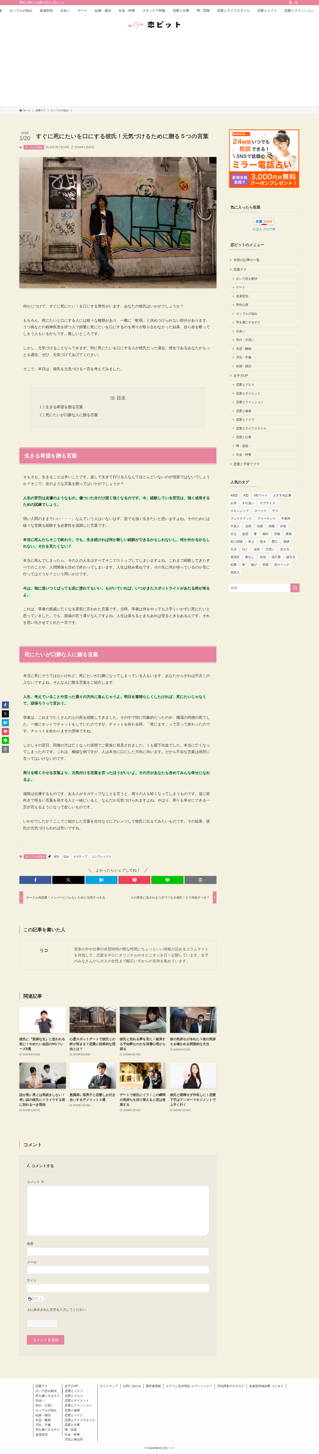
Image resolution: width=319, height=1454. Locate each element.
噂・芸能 (242, 446)
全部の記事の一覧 (247, 260)
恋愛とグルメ (245, 384)
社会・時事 (243, 454)
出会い (240, 331)
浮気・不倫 (243, 357)
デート (240, 287)
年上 (251, 541)
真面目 (235, 557)
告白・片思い (245, 340)
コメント (35, 1182)
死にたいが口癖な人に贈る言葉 (72, 415)
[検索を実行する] (295, 587)
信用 (248, 526)
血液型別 (242, 296)
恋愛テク (240, 269)
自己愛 (276, 557)
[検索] (297, 2)
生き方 (284, 549)
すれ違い (248, 503)
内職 (272, 526)
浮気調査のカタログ (230, 1386)
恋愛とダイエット (248, 393)
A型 (245, 495)
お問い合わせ (132, 1386)
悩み (66, 856)
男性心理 (242, 305)
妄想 (245, 534)
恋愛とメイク (245, 419)
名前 (30, 1243)
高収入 (235, 572)
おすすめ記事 (282, 495)
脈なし (249, 557)
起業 (233, 564)
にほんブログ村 (264, 229)
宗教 (277, 534)
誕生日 (290, 557)
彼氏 (56, 856)
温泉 (257, 549)
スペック (260, 511)
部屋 (265, 564)
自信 (263, 557)
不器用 (285, 518)
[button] (35, 880)
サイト (32, 1280)
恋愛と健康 (243, 411)
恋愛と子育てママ (247, 464)
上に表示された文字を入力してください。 (58, 1309)
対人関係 (236, 541)
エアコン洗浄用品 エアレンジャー (189, 1386)
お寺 (233, 503)
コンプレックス (101, 856)
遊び (254, 564)
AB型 (234, 495)
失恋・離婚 (243, 348)
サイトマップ (109, 1386)
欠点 (233, 549)
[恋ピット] (159, 25)
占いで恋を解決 (246, 278)
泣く (245, 549)
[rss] (290, 2)
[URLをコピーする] (200, 880)
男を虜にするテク (248, 322)
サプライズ (267, 503)
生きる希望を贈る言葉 (64, 407)
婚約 (265, 534)
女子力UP (241, 375)
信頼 (260, 526)
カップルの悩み (34, 147)
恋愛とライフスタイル (251, 428)
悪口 (275, 541)
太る (233, 534)
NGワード (261, 495)
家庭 (289, 534)
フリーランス (266, 518)
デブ (275, 511)
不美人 (235, 526)
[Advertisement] (159, 71)
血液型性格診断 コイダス (266, 1386)
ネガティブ (80, 856)
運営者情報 (153, 1386)
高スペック (281, 564)
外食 (283, 526)
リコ (44, 950)
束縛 (286, 541)
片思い (270, 549)
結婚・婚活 (243, 366)
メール (32, 1262)
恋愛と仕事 (243, 437)
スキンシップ (239, 511)
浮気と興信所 (74, 1439)
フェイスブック (241, 518)
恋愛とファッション (249, 402)
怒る (263, 541)
